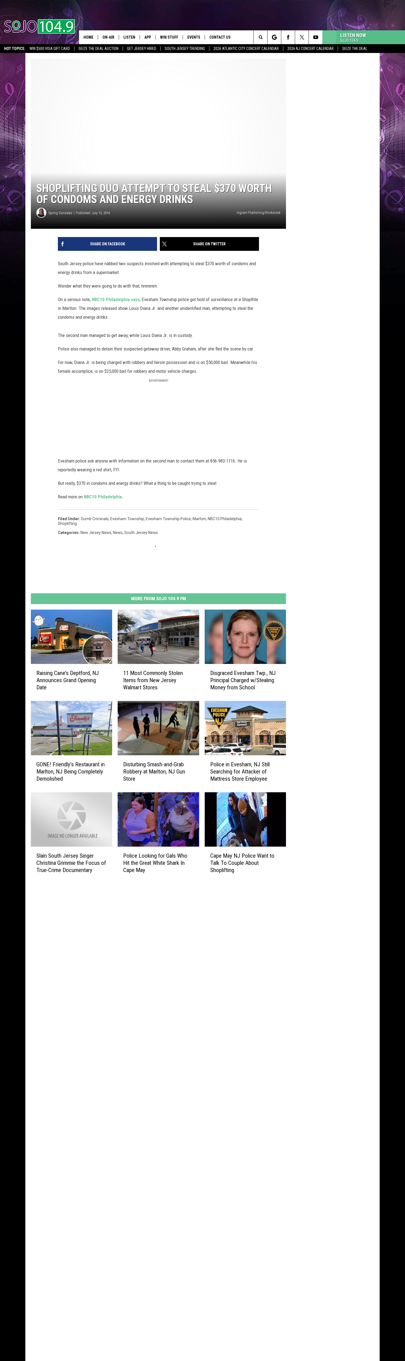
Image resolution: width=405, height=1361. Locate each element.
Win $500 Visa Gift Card (49, 48)
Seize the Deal (354, 48)
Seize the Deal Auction (98, 48)
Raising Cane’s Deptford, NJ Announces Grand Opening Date (67, 680)
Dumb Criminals (95, 519)
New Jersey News (95, 532)
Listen (129, 37)
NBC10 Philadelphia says (116, 299)
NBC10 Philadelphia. (103, 496)
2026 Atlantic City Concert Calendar (246, 48)
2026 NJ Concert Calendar (310, 48)
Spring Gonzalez (60, 213)
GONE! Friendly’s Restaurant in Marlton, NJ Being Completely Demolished (70, 771)
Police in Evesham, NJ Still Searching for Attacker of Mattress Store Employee (240, 771)
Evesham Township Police (168, 519)
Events (193, 37)
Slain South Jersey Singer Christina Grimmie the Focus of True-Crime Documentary (71, 862)
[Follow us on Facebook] (288, 37)
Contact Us (220, 37)
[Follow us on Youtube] (315, 37)
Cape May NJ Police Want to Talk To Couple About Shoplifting (242, 862)
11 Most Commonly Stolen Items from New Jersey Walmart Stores (153, 680)
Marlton (199, 519)
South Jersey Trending (185, 48)
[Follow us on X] (302, 37)
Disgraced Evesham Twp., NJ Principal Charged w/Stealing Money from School (243, 680)
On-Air (108, 37)
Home (88, 37)
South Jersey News (141, 532)
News (118, 532)
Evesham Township (127, 519)
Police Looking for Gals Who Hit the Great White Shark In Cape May (155, 862)
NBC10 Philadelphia (225, 519)
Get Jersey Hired (141, 48)
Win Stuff (169, 37)
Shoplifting (67, 523)
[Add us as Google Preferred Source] (274, 37)
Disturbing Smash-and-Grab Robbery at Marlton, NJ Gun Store (154, 771)
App (147, 37)
